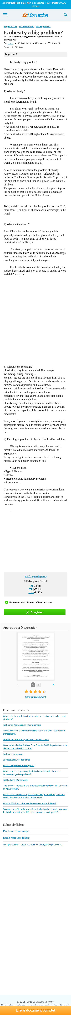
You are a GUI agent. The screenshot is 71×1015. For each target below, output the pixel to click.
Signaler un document (35, 696)
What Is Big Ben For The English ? (18, 765)
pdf (30, 589)
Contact (35, 5)
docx (31, 592)
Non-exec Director (35, 2)
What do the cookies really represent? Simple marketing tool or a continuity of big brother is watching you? (33, 796)
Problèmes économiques (16, 831)
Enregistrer (37, 612)
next (53, 685)
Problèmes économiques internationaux (22, 724)
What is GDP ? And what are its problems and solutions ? (29, 803)
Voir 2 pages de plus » (35, 576)
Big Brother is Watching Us (15, 780)
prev (18, 685)
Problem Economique (13, 754)
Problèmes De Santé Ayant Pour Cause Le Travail (26, 739)
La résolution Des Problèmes (16, 759)
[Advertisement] (35, 315)
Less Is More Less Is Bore (16, 837)
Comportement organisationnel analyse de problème (32, 844)
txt (31, 586)
